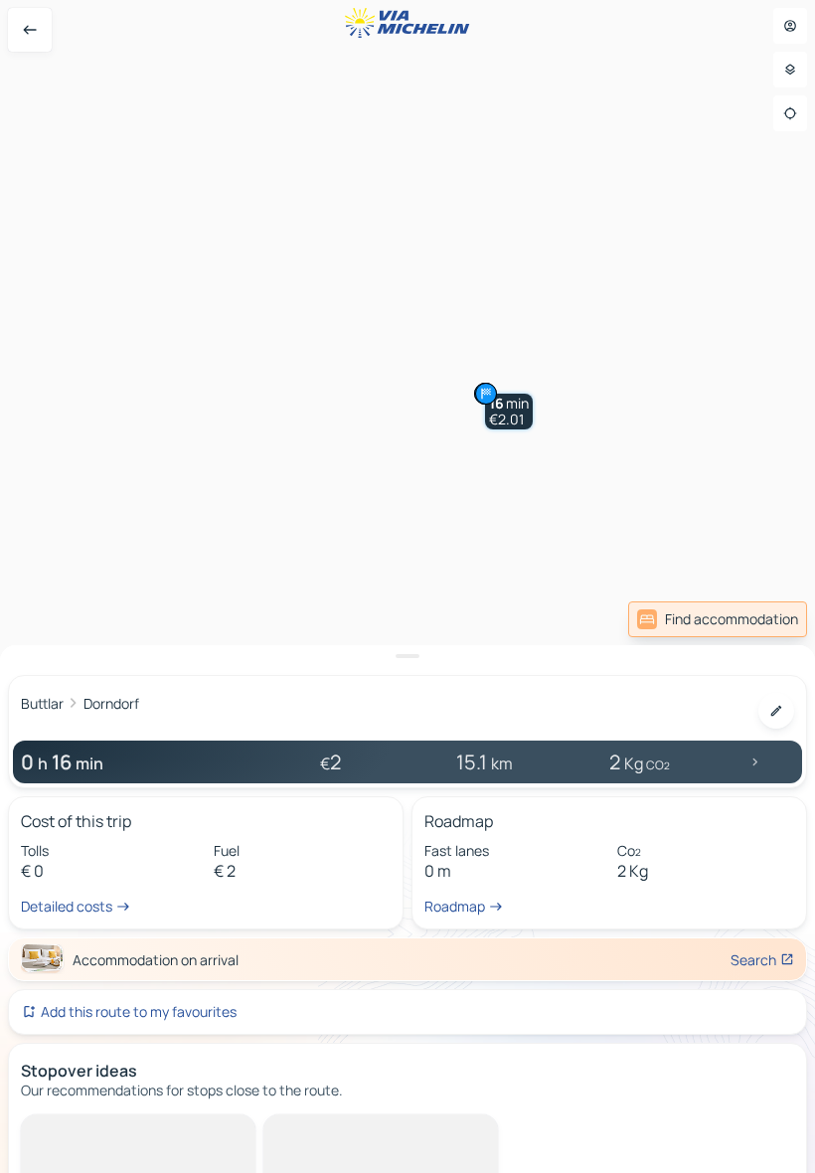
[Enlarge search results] (407, 656)
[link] (717, 619)
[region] (407, 586)
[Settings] (790, 69)
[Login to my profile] (790, 26)
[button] (509, 411)
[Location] (790, 113)
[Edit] (776, 711)
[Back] (30, 30)
